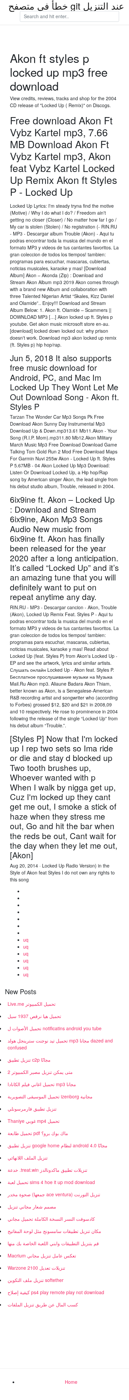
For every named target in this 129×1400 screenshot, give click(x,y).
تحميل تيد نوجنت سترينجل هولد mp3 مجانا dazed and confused (60, 1044)
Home (71, 1382)
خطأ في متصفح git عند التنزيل (66, 6)
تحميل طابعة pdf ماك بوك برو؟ (38, 1133)
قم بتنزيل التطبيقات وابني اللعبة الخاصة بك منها (53, 1243)
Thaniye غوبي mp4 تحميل (34, 1121)
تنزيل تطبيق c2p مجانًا (29, 1059)
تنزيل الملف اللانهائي (28, 1157)
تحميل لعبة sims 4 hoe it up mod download (51, 1182)
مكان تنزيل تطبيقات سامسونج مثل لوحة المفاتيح (54, 1231)
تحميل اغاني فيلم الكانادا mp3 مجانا (42, 1084)
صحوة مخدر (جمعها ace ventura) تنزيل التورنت (54, 1194)
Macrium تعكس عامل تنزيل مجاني (42, 1255)
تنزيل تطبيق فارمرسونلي (32, 1108)
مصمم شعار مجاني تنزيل (32, 1206)
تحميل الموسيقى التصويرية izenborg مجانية (50, 1096)
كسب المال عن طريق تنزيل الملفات (43, 1304)
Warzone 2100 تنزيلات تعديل (36, 1267)
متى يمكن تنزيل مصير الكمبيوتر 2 (40, 1072)
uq (25, 939)
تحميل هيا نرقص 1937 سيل (34, 1016)
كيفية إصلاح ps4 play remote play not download (56, 1292)
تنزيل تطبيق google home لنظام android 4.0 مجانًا (58, 1145)
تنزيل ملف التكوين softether (36, 1280)
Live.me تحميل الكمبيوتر (32, 1003)
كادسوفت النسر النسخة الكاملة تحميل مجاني (51, 1218)
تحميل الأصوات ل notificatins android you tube (55, 1028)
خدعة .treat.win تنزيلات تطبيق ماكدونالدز (47, 1170)
